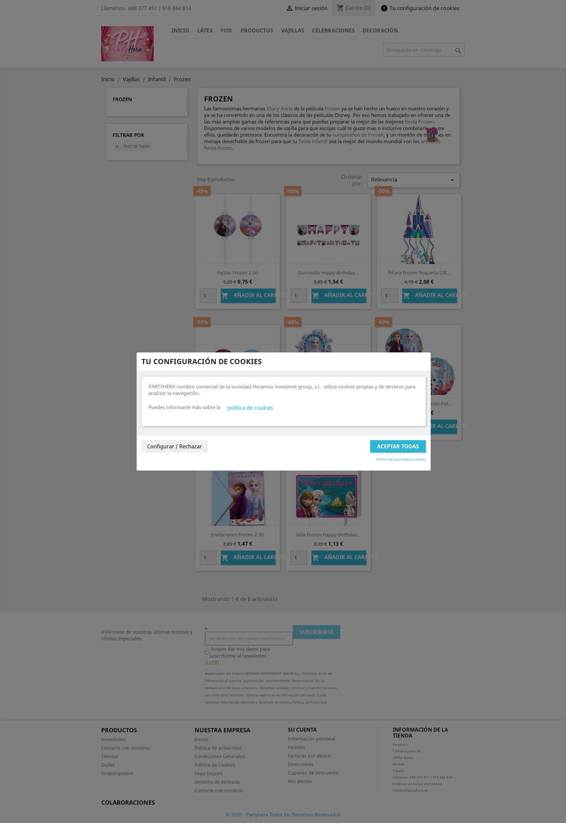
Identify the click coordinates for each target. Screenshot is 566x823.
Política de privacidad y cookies (401, 459)
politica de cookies (250, 407)
